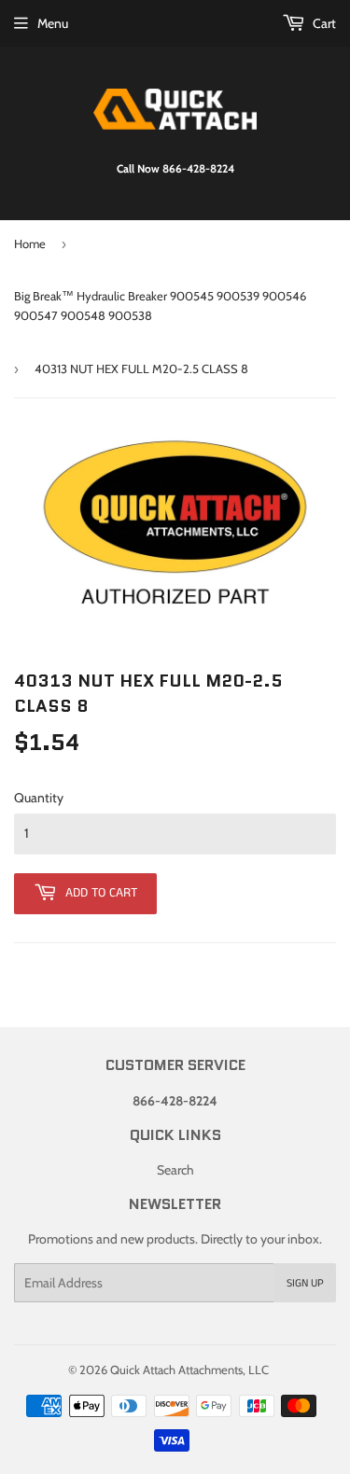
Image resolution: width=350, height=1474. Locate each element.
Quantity (38, 797)
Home (30, 243)
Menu (52, 23)
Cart (323, 23)
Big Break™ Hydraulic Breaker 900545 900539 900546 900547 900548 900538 (160, 305)
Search (175, 1169)
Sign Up (305, 1283)
